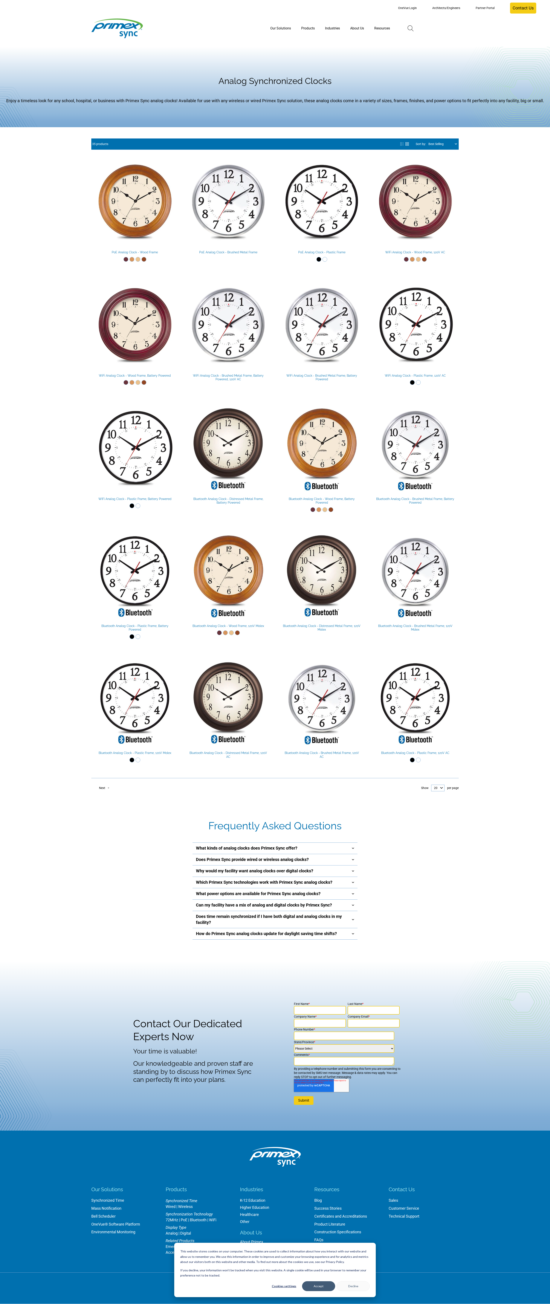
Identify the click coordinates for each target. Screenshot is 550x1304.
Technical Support (404, 1216)
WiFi (212, 1220)
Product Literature (329, 1224)
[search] (410, 28)
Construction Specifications (337, 1232)
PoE (184, 1220)
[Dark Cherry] (126, 259)
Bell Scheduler (103, 1216)
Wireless (185, 1206)
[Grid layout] (407, 144)
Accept (319, 1286)
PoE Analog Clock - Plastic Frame (321, 252)
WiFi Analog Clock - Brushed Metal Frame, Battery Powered (321, 377)
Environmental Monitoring (113, 1232)
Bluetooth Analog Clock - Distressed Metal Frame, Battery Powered (228, 500)
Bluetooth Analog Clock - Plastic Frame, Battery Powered (134, 627)
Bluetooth (198, 1220)
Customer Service (404, 1208)
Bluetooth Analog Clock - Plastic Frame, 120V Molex (135, 753)
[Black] (318, 259)
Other (244, 1221)
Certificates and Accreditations (340, 1216)
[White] (324, 259)
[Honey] (132, 259)
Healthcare (249, 1214)
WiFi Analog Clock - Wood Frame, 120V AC (415, 252)
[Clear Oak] (138, 259)
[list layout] (402, 144)
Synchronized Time (107, 1200)
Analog (172, 1233)
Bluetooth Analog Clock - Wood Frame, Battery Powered (322, 500)
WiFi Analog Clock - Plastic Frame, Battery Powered (134, 499)
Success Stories (328, 1208)
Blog (318, 1200)
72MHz (172, 1220)
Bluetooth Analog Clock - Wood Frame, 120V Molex (228, 626)
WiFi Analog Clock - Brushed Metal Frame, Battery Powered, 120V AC (228, 377)
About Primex (251, 1242)
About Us (251, 1232)
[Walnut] (144, 259)
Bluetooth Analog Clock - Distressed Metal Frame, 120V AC (228, 754)
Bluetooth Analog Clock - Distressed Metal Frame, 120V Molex (322, 627)
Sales (393, 1200)
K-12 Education (252, 1200)
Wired (171, 1206)
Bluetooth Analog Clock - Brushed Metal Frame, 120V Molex (415, 627)
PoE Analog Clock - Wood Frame (135, 252)
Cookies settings (284, 1286)
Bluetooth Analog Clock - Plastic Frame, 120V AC (415, 753)
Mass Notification (106, 1208)
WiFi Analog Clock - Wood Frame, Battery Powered (135, 375)
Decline (353, 1286)
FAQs (318, 1240)
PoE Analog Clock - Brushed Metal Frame (228, 252)
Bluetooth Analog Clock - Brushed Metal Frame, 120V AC (322, 754)
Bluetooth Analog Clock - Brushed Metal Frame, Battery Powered (415, 500)
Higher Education (254, 1207)
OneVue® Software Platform (115, 1224)
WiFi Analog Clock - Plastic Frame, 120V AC (415, 375)
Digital (185, 1233)
